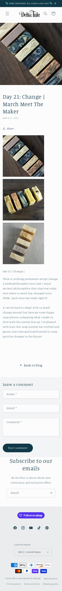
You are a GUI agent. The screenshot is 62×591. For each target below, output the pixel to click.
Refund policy (51, 578)
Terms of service (32, 584)
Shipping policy (51, 584)
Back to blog (33, 365)
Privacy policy (13, 584)
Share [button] (10, 128)
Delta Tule (16, 578)
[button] (7, 13)
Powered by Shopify (31, 578)
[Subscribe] (51, 493)
